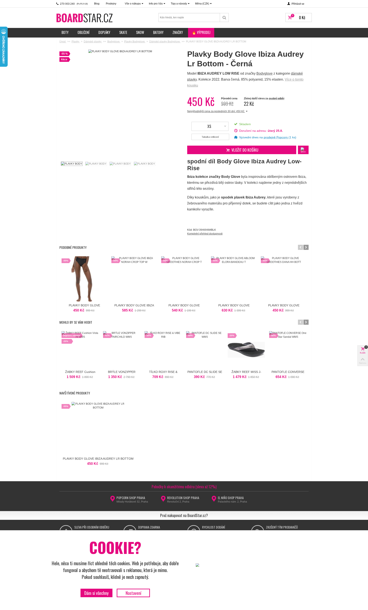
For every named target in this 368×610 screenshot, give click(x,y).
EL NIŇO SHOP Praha (231, 497)
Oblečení (83, 32)
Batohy (158, 32)
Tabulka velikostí (210, 137)
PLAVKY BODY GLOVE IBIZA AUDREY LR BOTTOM (98, 458)
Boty (65, 32)
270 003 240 (73, 3)
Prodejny (111, 3)
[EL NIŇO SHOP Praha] (214, 499)
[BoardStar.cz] (85, 17)
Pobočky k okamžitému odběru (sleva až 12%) (184, 486)
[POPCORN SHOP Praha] (112, 499)
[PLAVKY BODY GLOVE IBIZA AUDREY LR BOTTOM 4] (144, 164)
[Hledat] (224, 17)
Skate (123, 32)
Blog (96, 3)
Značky (177, 32)
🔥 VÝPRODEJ (201, 32)
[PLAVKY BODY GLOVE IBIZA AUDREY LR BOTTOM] (71, 164)
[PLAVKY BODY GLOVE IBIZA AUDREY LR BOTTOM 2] (95, 164)
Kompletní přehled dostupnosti (205, 233)
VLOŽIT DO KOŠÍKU (244, 150)
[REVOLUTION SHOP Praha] (163, 499)
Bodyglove (264, 73)
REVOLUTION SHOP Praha (183, 497)
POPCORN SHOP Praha (130, 497)
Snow (140, 32)
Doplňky (104, 32)
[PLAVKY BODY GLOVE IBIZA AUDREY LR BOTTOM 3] (120, 164)
